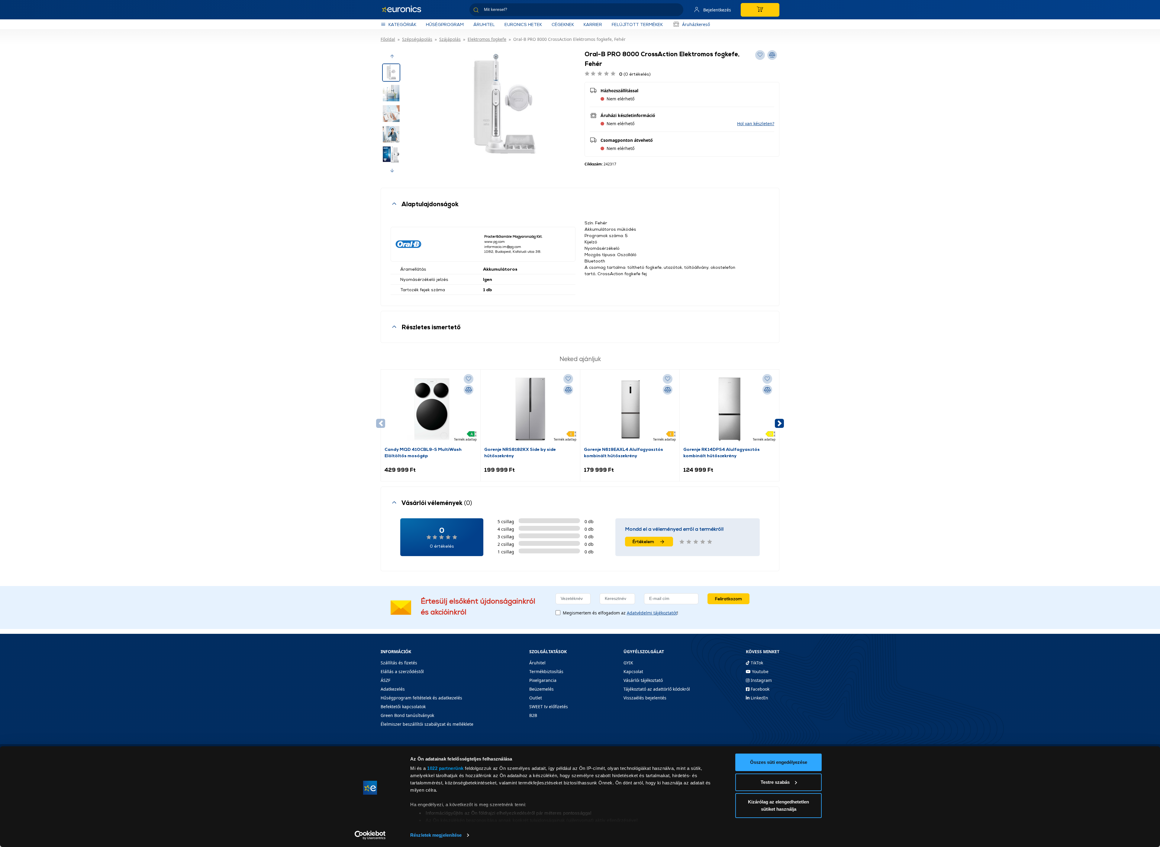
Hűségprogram (445, 24)
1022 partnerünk (445, 768)
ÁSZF (385, 680)
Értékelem (643, 541)
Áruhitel (484, 24)
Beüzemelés (541, 689)
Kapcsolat (633, 671)
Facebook (759, 689)
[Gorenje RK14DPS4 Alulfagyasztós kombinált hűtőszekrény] (729, 409)
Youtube (759, 671)
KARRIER (593, 24)
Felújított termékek (637, 24)
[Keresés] (676, 10)
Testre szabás (775, 782)
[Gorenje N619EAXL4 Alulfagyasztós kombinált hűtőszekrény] (630, 409)
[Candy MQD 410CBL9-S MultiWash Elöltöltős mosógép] (430, 409)
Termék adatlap (465, 439)
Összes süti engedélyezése (778, 762)
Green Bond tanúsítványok (407, 715)
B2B (533, 715)
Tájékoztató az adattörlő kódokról (657, 689)
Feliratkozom (728, 598)
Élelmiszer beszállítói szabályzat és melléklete (427, 724)
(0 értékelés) (635, 74)
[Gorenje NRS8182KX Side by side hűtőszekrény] (530, 409)
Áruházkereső (696, 24)
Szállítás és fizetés (399, 663)
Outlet (535, 698)
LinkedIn (758, 698)
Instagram (760, 680)
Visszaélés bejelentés (645, 698)
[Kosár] (760, 10)
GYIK (628, 663)
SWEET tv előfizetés (548, 706)
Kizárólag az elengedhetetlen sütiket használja (778, 805)
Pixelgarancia (542, 680)
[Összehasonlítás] (468, 390)
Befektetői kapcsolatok (403, 706)
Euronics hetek (523, 24)
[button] (392, 56)
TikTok (756, 663)
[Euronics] (405, 9)
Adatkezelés (393, 689)
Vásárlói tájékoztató (643, 680)
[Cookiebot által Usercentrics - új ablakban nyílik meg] (370, 835)
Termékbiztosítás (546, 671)
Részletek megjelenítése (436, 835)
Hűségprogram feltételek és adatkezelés (421, 698)
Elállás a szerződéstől (402, 671)
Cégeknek (563, 24)
